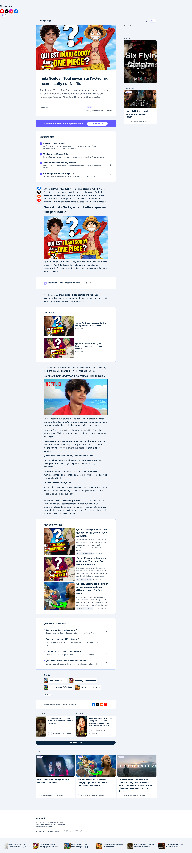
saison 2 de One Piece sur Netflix (59, 458)
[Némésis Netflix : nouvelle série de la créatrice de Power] (140, 82)
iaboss (50, 819)
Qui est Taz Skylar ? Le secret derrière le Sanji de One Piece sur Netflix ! (91, 497)
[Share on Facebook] (39, 170)
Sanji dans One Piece (87, 437)
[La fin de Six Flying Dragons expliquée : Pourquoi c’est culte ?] (140, 44)
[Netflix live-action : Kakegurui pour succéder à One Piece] (55, 730)
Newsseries (46, 4)
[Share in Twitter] (39, 174)
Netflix (89, 89)
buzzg (57, 819)
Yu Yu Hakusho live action (72, 409)
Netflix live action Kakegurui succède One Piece (75, 391)
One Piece (47, 659)
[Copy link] (39, 182)
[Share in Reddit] (39, 178)
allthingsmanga (40, 819)
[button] (36, 4)
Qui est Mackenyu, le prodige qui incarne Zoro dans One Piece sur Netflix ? (91, 525)
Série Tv (129, 75)
